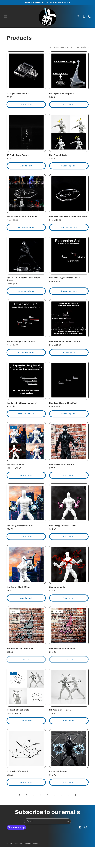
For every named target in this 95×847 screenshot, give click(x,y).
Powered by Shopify (30, 843)
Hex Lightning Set (57, 587)
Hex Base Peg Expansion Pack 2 (22, 341)
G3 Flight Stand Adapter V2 (62, 94)
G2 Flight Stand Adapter (18, 94)
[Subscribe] (68, 821)
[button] (5, 16)
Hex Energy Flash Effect (18, 587)
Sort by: (48, 47)
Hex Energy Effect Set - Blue (20, 526)
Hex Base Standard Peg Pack (63, 403)
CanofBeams (18, 843)
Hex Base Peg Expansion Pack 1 (64, 278)
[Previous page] (19, 795)
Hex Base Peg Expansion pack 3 (64, 341)
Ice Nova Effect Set (58, 771)
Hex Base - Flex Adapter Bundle (22, 216)
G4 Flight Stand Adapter (18, 155)
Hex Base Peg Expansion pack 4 (22, 403)
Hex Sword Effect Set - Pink (62, 648)
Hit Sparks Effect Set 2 (17, 771)
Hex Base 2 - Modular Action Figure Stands (23, 279)
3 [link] (40, 795)
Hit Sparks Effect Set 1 (60, 710)
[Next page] (75, 795)
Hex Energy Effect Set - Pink (62, 526)
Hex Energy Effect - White (61, 464)
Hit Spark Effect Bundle (18, 710)
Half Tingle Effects (58, 155)
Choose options (69, 166)
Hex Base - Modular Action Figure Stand (68, 216)
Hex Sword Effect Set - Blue (20, 648)
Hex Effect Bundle (15, 464)
